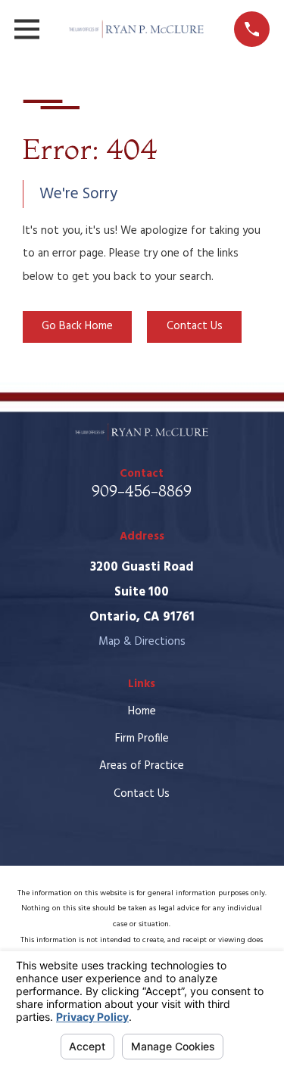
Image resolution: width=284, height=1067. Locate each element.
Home (142, 711)
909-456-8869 (142, 490)
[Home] (136, 29)
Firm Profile (142, 738)
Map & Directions (142, 642)
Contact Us (195, 326)
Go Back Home (77, 326)
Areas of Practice (141, 766)
